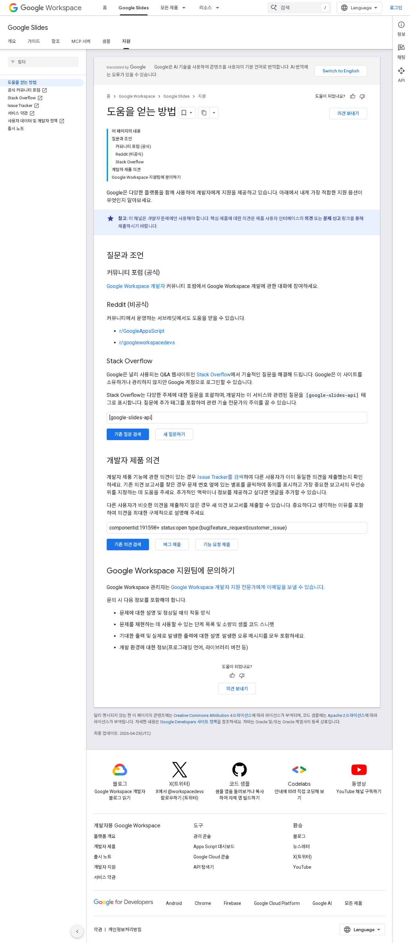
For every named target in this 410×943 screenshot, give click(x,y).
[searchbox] (43, 62)
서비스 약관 (105, 877)
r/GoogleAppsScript (141, 331)
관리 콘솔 (202, 836)
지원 (126, 41)
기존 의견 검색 (127, 544)
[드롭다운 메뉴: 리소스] (219, 7)
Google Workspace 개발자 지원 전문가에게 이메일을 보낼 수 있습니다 (247, 587)
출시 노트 (102, 856)
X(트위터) (302, 856)
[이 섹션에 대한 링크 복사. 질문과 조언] (150, 256)
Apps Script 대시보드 (213, 846)
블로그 (299, 836)
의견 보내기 (348, 113)
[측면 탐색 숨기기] (77, 931)
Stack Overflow (214, 375)
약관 (98, 929)
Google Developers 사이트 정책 (188, 721)
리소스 (205, 8)
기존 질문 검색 (127, 434)
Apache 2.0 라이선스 (346, 715)
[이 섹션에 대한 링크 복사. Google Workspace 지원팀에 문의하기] (241, 571)
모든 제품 (169, 8)
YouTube (302, 867)
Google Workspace (137, 96)
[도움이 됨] (352, 96)
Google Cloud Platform (277, 903)
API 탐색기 (203, 867)
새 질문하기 (174, 434)
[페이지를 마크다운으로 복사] (204, 112)
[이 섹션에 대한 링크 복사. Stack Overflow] (158, 361)
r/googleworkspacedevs (147, 343)
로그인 (396, 7)
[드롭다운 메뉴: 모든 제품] (185, 7)
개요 (12, 41)
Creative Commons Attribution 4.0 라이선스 (213, 715)
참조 (56, 41)
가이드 (34, 41)
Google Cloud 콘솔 (211, 856)
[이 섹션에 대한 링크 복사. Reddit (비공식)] (155, 305)
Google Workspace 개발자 (136, 286)
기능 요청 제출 (216, 544)
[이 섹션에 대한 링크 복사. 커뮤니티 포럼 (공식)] (166, 273)
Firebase (232, 903)
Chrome (203, 903)
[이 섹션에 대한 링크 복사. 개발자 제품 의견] (166, 461)
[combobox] (299, 7)
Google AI (322, 903)
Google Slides (134, 8)
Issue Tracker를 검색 (220, 477)
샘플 (106, 41)
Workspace (63, 8)
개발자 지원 (105, 867)
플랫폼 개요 (105, 836)
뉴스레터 (301, 846)
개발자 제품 (105, 846)
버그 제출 (172, 544)
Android (174, 903)
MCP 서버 (81, 41)
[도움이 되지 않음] (362, 96)
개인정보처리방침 (125, 929)
